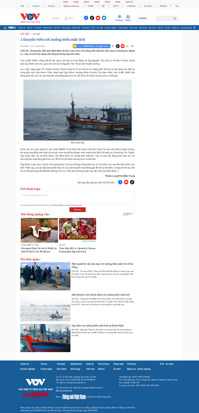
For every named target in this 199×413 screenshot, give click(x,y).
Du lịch (167, 28)
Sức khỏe (133, 28)
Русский (147, 6)
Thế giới (37, 28)
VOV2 (76, 2)
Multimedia (47, 28)
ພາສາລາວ (131, 6)
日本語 (90, 6)
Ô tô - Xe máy (97, 28)
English (143, 18)
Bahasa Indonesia (71, 6)
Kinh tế (57, 28)
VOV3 (86, 2)
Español (163, 6)
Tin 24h (36, 34)
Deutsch (51, 6)
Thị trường (65, 28)
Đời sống (143, 28)
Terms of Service (72, 205)
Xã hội (29, 28)
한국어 (116, 6)
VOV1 (65, 2)
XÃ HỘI (25, 33)
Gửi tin (77, 210)
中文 (22, 6)
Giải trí (160, 28)
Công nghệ (123, 28)
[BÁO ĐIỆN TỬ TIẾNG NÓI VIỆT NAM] (30, 18)
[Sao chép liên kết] (127, 46)
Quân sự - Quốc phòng (182, 28)
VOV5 (107, 2)
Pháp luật (76, 28)
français (36, 6)
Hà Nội (55, 18)
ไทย (177, 6)
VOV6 (117, 2)
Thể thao (85, 28)
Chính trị (21, 28)
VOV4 (96, 2)
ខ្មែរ (103, 6)
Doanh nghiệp (111, 28)
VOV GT (129, 2)
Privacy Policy (58, 205)
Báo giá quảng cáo (64, 390)
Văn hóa (152, 28)
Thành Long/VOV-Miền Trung (120, 176)
